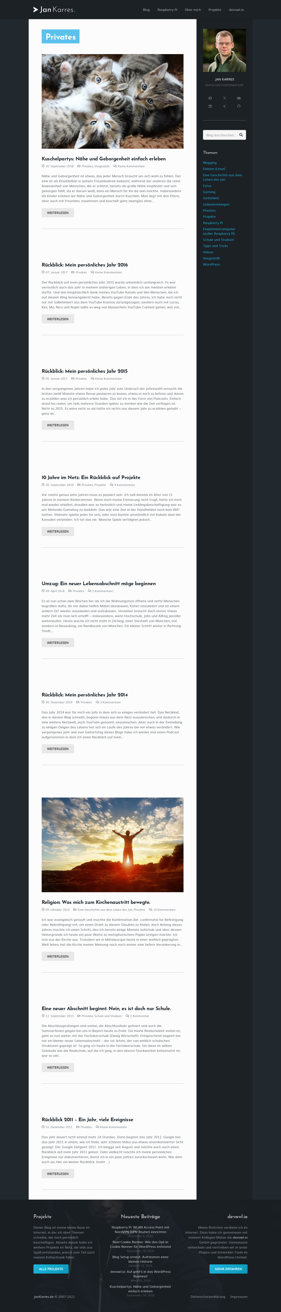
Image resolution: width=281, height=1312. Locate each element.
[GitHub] (239, 106)
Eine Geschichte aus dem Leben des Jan (105, 909)
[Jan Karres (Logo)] (54, 9)
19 (164, 909)
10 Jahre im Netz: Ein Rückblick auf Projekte (91, 477)
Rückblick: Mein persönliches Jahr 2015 (85, 371)
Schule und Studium (108, 1016)
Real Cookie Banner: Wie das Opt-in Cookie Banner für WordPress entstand (140, 1244)
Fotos (207, 185)
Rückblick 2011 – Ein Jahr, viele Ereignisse (87, 1119)
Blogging (210, 162)
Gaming (209, 191)
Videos (208, 251)
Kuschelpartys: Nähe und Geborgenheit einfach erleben (104, 158)
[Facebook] (210, 98)
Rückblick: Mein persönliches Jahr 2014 (85, 694)
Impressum (239, 1296)
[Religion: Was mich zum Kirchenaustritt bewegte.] (113, 845)
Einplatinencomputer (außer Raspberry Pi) (219, 231)
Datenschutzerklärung (208, 1296)
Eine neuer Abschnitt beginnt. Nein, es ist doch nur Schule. (106, 1008)
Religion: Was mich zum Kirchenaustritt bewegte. (96, 902)
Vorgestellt (102, 166)
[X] (224, 98)
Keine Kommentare (131, 166)
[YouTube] (239, 98)
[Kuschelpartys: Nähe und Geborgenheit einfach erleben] (113, 101)
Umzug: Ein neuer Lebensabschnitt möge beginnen (99, 583)
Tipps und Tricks (215, 245)
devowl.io (240, 1237)
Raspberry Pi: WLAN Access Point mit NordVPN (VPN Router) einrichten (140, 1229)
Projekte (100, 485)
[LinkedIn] (210, 106)
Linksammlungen (216, 204)
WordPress (211, 264)
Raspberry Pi (213, 222)
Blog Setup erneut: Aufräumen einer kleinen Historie (140, 1259)
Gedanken (211, 197)
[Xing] (224, 106)
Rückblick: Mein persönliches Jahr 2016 (85, 265)
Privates (87, 166)
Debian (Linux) (214, 168)
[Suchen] (241, 135)
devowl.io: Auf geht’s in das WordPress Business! (140, 1273)
